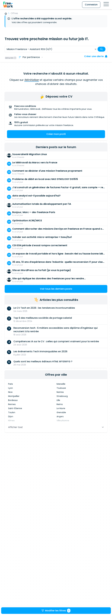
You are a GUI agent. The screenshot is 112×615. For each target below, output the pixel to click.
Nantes (60, 392)
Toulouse (61, 388)
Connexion (91, 4)
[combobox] (56, 49)
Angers (60, 416)
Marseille (61, 383)
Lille (58, 400)
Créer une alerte (94, 56)
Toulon (11, 412)
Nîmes (11, 420)
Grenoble (61, 412)
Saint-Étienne (15, 408)
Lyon (10, 388)
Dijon (10, 416)
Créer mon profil (56, 134)
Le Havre (61, 408)
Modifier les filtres (57, 610)
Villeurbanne (63, 420)
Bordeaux (13, 400)
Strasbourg (62, 396)
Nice (10, 392)
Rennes (12, 404)
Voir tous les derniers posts (56, 288)
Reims (60, 404)
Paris (10, 383)
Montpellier (13, 396)
